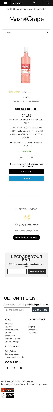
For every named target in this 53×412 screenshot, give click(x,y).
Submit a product (12, 354)
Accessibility (10, 336)
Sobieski (26, 98)
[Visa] (7, 395)
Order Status (32, 333)
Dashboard (32, 330)
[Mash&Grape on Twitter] (14, 368)
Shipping (31, 327)
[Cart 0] (48, 3)
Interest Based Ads (12, 339)
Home (16, 101)
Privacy (8, 333)
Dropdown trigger (34, 3)
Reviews (8, 327)
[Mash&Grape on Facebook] (7, 368)
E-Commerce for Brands (14, 357)
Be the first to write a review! (26, 237)
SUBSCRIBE (36, 271)
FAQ (29, 324)
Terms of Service (11, 330)
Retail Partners (10, 351)
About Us (8, 324)
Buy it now (26, 178)
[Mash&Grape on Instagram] (20, 368)
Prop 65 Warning (11, 342)
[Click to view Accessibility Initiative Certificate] (7, 390)
